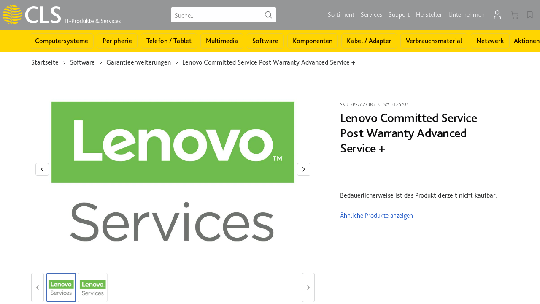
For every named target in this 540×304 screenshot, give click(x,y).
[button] (42, 169)
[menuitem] (341, 15)
